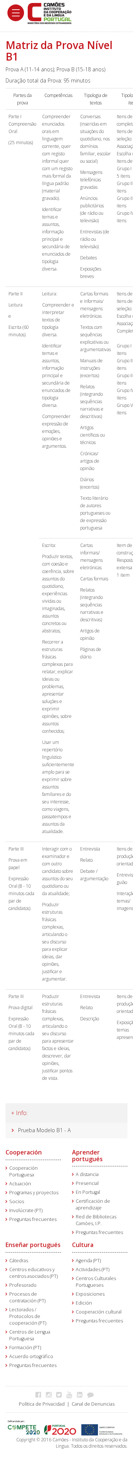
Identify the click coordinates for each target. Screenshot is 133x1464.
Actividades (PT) (92, 1269)
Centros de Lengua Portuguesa (29, 1335)
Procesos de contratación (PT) (27, 1297)
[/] (49, 12)
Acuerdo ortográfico (31, 1356)
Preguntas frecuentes (33, 1219)
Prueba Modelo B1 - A (44, 1130)
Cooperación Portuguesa (23, 1171)
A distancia (87, 1174)
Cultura (82, 1245)
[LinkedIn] (81, 1394)
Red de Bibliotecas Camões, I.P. (96, 1220)
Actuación (20, 1183)
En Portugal (88, 1192)
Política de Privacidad (42, 1404)
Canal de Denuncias (93, 1404)
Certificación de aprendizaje (93, 1204)
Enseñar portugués (33, 1245)
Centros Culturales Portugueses (96, 1281)
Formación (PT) (25, 1347)
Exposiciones (90, 1294)
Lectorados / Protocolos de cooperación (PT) (27, 1316)
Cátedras (18, 1260)
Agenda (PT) (88, 1260)
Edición (84, 1303)
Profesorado (23, 1285)
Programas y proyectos (33, 1192)
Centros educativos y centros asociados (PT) (33, 1272)
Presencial (87, 1183)
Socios (16, 1201)
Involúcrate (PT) (25, 1210)
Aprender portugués (87, 1155)
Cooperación (24, 1152)
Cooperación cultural (99, 1312)
